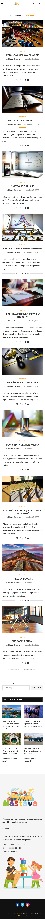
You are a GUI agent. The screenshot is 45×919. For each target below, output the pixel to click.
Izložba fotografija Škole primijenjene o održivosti (32, 750)
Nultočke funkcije (22, 186)
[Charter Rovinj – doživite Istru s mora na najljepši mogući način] (11, 711)
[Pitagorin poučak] (22, 619)
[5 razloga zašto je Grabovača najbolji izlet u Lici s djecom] (11, 739)
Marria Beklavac (14, 59)
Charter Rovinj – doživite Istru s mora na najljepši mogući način (11, 725)
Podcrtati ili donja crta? (9, 760)
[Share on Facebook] (20, 80)
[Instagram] (39, 3)
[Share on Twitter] (22, 80)
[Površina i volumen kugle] (22, 361)
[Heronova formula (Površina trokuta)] (22, 292)
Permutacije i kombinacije (22, 55)
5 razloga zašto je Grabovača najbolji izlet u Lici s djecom (10, 750)
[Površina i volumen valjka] (22, 423)
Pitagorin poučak (22, 641)
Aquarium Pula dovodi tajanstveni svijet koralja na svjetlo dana (33, 723)
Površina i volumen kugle (23, 382)
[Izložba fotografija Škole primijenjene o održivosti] (33, 739)
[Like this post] (17, 80)
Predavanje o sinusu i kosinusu (22, 248)
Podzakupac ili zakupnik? (30, 760)
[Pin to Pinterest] (25, 80)
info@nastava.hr (14, 851)
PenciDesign (22, 915)
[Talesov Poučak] (22, 557)
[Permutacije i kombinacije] (22, 33)
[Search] (42, 3)
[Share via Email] (28, 80)
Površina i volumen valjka (22, 445)
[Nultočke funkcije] (22, 164)
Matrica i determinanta (22, 120)
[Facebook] (33, 3)
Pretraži (36, 688)
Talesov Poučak (22, 579)
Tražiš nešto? (8, 684)
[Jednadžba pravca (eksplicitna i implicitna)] (22, 489)
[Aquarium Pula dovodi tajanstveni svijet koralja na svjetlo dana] (33, 711)
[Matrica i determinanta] (22, 99)
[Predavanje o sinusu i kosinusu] (22, 227)
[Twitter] (36, 3)
